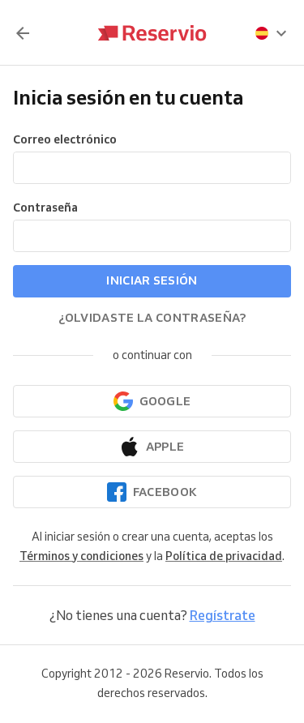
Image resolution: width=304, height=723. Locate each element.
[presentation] (271, 33)
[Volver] (22, 33)
